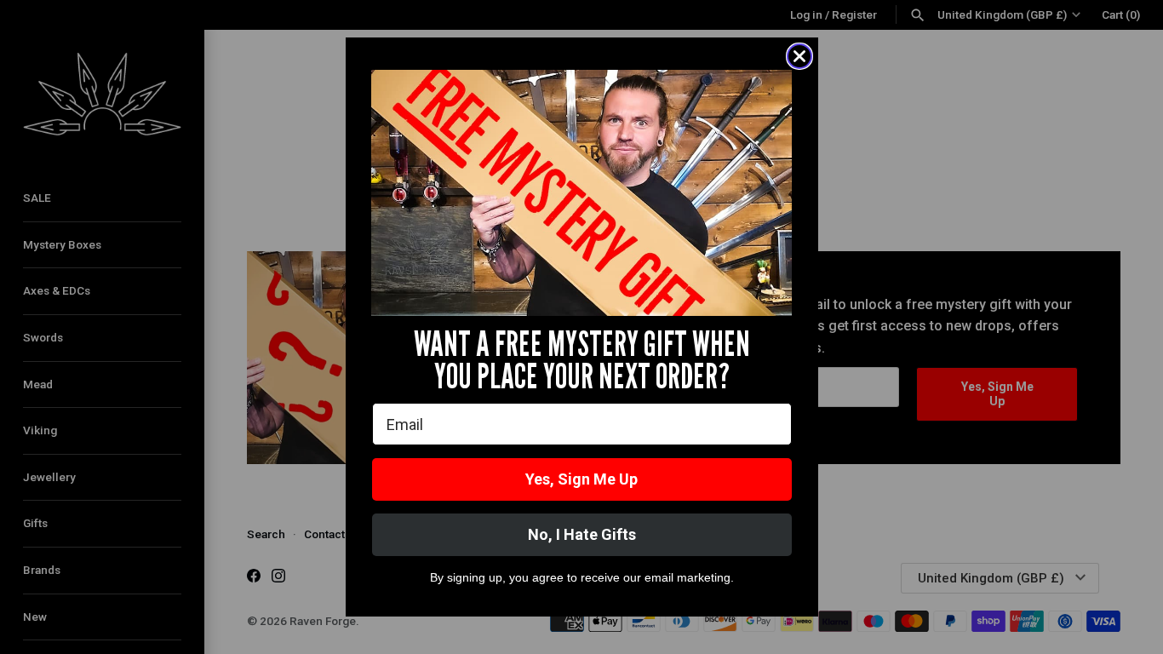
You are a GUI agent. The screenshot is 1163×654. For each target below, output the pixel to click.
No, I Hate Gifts (582, 534)
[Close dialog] (799, 56)
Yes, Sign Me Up (581, 479)
